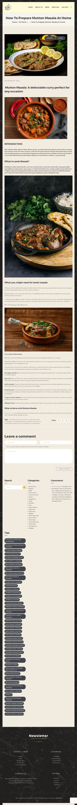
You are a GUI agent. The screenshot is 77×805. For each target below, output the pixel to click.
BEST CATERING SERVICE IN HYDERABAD (12, 569)
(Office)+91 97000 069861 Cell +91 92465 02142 (20, 783)
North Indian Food (34, 515)
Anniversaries (32, 486)
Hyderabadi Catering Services (14, 652)
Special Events (56, 760)
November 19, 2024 (12, 81)
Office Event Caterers (12, 682)
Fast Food (31, 503)
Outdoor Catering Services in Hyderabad (14, 686)
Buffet (30, 490)
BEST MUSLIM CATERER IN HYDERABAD (27, 423)
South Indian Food (34, 522)
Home (14, 22)
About (20, 756)
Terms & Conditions (20, 765)
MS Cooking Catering (11, 664)
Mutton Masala (9, 413)
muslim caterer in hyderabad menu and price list (14, 669)
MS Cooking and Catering (12, 655)
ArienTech (58, 798)
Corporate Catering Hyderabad (14, 606)
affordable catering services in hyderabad (22, 419)
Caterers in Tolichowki (12, 599)
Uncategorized (33, 526)
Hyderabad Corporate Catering (14, 645)
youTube (56, 780)
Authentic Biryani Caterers (13, 550)
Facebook (56, 778)
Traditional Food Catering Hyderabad (13, 699)
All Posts (22, 22)
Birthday (31, 488)
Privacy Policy (21, 762)
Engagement (32, 499)
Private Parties (32, 517)
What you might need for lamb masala (26, 282)
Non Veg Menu (21, 760)
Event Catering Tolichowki (13, 631)
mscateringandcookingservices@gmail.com (20, 780)
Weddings (56, 756)
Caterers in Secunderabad (13, 596)
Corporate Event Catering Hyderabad (13, 616)
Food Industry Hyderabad (13, 634)
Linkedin (56, 784)
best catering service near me (14, 573)
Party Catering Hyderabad (13, 691)
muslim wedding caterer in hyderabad (13, 678)
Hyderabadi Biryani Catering (13, 648)
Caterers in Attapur (11, 585)
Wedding (31, 528)
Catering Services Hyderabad (14, 603)
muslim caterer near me (12, 673)
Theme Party (32, 524)
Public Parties (32, 520)
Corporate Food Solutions (13, 620)
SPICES (7, 305)
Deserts (31, 497)
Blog (20, 758)
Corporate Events (33, 495)
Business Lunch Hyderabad (13, 582)
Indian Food (32, 509)
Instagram (56, 782)
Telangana (8, 694)
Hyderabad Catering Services (14, 641)
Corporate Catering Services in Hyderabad (14, 611)
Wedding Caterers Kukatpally (14, 707)
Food (60, 38)
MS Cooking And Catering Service (12, 660)
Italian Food (32, 511)
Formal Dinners (33, 507)
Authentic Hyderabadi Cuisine (14, 557)
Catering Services (66, 486)
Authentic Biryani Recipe (12, 553)
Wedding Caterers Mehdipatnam (14, 710)
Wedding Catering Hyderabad (14, 714)
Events (50, 38)
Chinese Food (32, 492)
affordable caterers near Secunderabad (13, 540)
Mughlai (31, 513)
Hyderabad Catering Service (13, 638)
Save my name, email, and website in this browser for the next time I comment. (28, 446)
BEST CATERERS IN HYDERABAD (13, 564)
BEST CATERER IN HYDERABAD (13, 560)
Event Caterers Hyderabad (13, 624)
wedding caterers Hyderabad (14, 703)
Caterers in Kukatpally (12, 589)
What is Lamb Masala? (17, 161)
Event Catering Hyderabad (13, 627)
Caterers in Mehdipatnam (12, 592)
